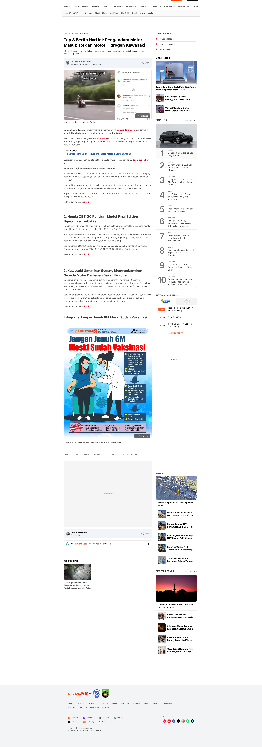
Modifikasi (114, 13)
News (76, 6)
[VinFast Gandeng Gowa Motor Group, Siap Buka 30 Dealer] (160, 109)
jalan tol (68, 133)
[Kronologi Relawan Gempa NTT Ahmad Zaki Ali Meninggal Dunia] (162, 537)
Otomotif (156, 6)
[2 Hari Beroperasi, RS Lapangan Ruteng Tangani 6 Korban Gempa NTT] (162, 560)
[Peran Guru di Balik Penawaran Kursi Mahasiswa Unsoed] (162, 616)
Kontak (70, 704)
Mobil (97, 13)
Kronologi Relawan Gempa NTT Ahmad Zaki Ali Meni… (180, 537)
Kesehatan (131, 6)
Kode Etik (104, 704)
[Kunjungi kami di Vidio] (164, 721)
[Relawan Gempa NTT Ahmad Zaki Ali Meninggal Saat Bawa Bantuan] (162, 548)
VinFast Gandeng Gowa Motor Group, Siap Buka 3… (178, 109)
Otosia (150, 13)
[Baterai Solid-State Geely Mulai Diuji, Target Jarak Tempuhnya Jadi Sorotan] (176, 72)
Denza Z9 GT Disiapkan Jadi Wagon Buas (181, 154)
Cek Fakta (169, 6)
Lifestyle (118, 6)
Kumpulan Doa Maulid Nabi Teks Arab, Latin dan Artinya (175, 605)
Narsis (135, 13)
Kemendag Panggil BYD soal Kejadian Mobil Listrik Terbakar (181, 252)
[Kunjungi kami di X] (178, 721)
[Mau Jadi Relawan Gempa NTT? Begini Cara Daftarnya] (162, 514)
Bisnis (85, 6)
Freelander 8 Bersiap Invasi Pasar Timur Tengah (180, 209)
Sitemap (136, 704)
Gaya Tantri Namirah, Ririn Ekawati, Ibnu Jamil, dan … (180, 650)
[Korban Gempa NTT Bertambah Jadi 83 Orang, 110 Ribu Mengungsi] (162, 525)
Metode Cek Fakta (75, 707)
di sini (86, 202)
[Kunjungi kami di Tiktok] (192, 721)
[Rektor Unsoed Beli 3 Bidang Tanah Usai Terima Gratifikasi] (162, 639)
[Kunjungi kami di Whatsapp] (187, 721)
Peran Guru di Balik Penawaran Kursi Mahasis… (180, 616)
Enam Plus (183, 6)
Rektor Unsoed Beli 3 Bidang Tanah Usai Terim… (180, 639)
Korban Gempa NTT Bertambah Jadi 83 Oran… (180, 525)
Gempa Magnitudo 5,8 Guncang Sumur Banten (176, 503)
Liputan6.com (87, 728)
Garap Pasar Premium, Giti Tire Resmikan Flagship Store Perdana (181, 182)
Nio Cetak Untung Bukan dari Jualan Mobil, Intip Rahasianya (179, 196)
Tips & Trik (125, 13)
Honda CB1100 (100, 138)
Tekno (144, 6)
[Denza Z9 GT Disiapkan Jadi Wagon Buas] (176, 136)
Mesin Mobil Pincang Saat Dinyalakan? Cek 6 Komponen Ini (179, 238)
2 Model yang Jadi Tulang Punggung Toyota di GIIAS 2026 (180, 267)
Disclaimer (92, 704)
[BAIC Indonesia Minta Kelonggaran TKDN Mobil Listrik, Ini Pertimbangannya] (160, 98)
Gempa (159, 473)
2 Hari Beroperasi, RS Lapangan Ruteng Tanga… (180, 559)
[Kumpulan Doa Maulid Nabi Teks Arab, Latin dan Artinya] (176, 588)
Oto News (88, 13)
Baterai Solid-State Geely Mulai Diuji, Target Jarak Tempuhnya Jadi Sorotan (176, 88)
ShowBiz (96, 6)
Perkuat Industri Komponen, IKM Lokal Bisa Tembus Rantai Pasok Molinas (180, 282)
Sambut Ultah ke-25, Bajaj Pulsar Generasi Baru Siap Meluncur (180, 167)
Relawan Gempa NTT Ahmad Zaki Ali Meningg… (180, 548)
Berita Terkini (165, 571)
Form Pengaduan (150, 704)
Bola (106, 6)
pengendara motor (126, 130)
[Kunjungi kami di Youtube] (169, 721)
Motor (104, 13)
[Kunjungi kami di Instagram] (183, 721)
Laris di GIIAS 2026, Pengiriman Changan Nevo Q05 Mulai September (180, 223)
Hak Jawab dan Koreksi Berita (97, 707)
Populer (161, 120)
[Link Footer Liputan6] (80, 693)
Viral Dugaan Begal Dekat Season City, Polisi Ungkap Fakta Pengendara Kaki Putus (77, 585)
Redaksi (81, 704)
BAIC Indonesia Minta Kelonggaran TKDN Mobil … (178, 98)
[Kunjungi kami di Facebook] (173, 721)
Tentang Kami (167, 704)
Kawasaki (68, 141)
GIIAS (142, 13)
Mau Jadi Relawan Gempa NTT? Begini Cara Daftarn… (180, 514)
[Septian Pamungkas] (67, 63)
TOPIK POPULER (163, 33)
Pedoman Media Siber (120, 704)
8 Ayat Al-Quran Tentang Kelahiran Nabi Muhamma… (180, 627)
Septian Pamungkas (83, 61)
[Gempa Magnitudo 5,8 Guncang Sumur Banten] (176, 488)
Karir (178, 704)
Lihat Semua (190, 120)
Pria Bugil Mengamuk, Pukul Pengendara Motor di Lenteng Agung (98, 153)
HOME (67, 6)
